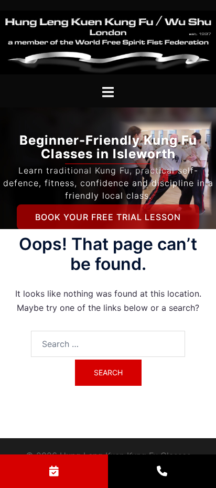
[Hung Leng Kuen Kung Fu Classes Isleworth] (108, 41)
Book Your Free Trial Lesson (108, 217)
